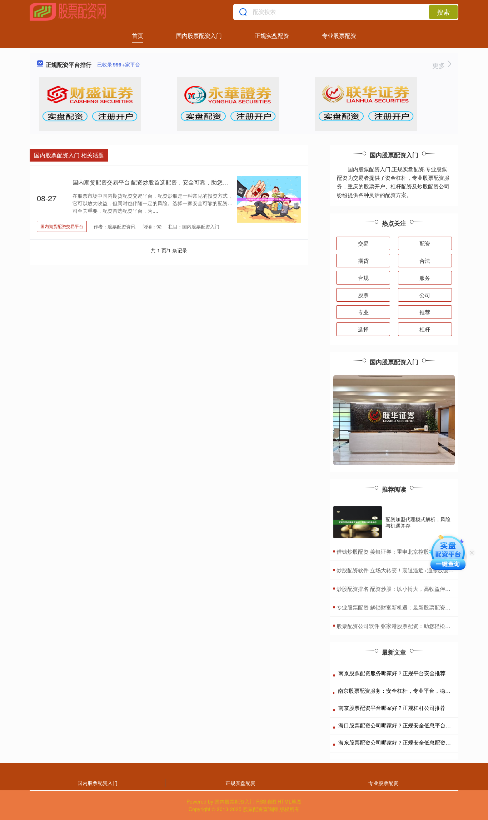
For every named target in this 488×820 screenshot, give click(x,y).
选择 (363, 329)
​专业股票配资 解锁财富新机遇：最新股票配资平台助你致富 (407, 607)
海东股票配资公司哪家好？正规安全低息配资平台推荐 (402, 742)
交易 (363, 243)
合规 (363, 277)
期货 (363, 260)
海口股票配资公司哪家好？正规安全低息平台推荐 (397, 725)
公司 (424, 294)
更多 (439, 65)
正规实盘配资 (272, 35)
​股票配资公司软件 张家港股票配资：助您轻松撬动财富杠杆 (407, 625)
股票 (363, 294)
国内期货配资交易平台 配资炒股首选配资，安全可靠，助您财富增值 (159, 182)
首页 (137, 35)
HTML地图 (290, 801)
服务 (424, 277)
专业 (363, 312)
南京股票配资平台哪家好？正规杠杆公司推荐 (391, 707)
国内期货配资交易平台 (61, 226)
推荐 (424, 312)
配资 (424, 243)
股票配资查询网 (260, 808)
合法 (424, 260)
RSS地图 (266, 801)
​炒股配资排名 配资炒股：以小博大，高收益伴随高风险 (402, 588)
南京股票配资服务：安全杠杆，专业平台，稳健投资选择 (405, 690)
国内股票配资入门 (199, 35)
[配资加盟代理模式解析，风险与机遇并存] (357, 522)
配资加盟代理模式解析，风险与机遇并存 (417, 522)
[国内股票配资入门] (68, 12)
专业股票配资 (339, 35)
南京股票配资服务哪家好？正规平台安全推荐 (391, 673)
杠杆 (424, 329)
